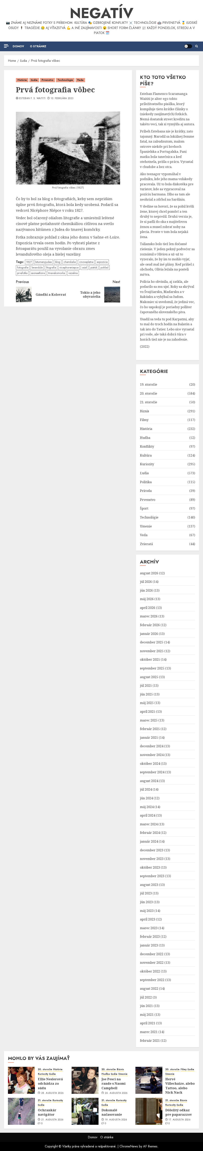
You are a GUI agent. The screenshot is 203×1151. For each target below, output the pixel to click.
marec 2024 (149, 824)
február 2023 (150, 936)
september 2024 (152, 772)
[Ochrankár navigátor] (21, 1111)
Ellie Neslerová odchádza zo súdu (50, 1083)
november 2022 (152, 962)
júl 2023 (146, 893)
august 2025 (149, 677)
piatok (93, 267)
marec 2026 (149, 616)
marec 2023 (149, 928)
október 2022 (150, 971)
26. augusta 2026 (116, 1093)
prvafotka (22, 273)
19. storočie (148, 384)
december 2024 (151, 746)
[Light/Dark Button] (188, 46)
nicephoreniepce (69, 267)
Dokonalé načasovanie (112, 1112)
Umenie (146, 526)
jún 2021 (146, 1006)
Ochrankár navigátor (47, 1112)
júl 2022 (146, 997)
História (22, 80)
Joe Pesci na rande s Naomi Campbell (113, 1083)
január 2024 (149, 841)
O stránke (38, 46)
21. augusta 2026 (52, 1119)
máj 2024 (147, 807)
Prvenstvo (47, 80)
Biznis (144, 411)
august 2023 (149, 885)
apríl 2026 (147, 607)
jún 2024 (146, 798)
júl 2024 (146, 789)
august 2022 (149, 988)
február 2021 (150, 1040)
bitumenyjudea (43, 262)
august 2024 (149, 781)
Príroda (146, 491)
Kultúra (146, 455)
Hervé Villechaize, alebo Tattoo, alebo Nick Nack (180, 1086)
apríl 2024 (147, 815)
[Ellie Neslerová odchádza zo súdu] (21, 1080)
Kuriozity (147, 464)
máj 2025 (147, 703)
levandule (37, 267)
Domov (18, 46)
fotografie (22, 267)
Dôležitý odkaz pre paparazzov (178, 1112)
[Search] (196, 46)
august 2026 (149, 573)
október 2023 (150, 867)
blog (57, 262)
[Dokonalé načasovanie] (85, 1111)
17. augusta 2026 (180, 1119)
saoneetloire (38, 273)
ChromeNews (129, 1146)
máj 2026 (147, 599)
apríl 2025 (147, 711)
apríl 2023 (147, 919)
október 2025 (150, 659)
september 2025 (152, 668)
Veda (80, 80)
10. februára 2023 (62, 98)
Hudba (145, 437)
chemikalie (70, 262)
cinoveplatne (86, 262)
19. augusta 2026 (116, 1119)
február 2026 (150, 625)
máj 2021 (147, 1014)
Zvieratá (146, 544)
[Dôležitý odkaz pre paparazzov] (148, 1111)
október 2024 (150, 763)
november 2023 (152, 858)
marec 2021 (149, 1032)
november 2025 (152, 651)
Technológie (65, 80)
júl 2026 (146, 581)
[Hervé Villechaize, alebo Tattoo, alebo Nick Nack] (148, 1080)
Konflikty (147, 446)
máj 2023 (147, 911)
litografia (51, 267)
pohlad (104, 267)
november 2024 (152, 755)
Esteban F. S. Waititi (32, 98)
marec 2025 (149, 720)
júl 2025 (146, 685)
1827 (29, 262)
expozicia (102, 262)
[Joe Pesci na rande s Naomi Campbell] (85, 1080)
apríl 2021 (147, 1023)
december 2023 (151, 850)
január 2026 (149, 634)
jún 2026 (146, 590)
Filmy (144, 420)
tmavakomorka (56, 273)
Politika (146, 482)
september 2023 (152, 876)
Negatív (101, 13)
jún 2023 (146, 902)
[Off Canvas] (6, 46)
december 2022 (151, 954)
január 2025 (149, 737)
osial (84, 267)
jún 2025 (146, 694)
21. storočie (148, 402)
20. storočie (148, 393)
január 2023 (149, 945)
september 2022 (152, 980)
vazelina (73, 273)
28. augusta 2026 (52, 1093)
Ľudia (34, 80)
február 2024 (150, 832)
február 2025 (150, 729)
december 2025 (151, 642)
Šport (144, 508)
